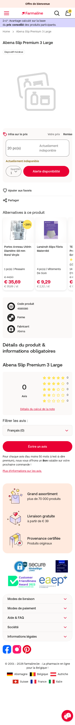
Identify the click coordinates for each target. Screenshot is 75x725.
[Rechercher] (57, 13)
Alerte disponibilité (46, 171)
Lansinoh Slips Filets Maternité (49, 248)
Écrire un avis (37, 446)
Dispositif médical (13, 52)
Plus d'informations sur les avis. (22, 470)
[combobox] (13, 171)
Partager (13, 200)
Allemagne (21, 674)
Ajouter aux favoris (20, 190)
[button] (37, 598)
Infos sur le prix (18, 134)
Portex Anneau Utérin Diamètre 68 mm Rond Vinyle (17, 250)
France (42, 681)
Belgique (42, 674)
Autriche (63, 674)
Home (6, 31)
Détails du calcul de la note (37, 409)
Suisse (24, 681)
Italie (59, 681)
